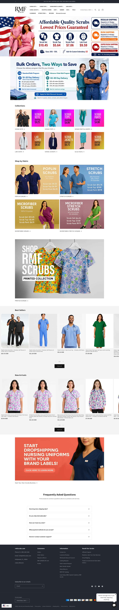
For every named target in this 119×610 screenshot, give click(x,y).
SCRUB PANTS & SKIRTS (82, 129)
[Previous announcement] (15, 1)
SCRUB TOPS (49, 129)
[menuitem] (34, 6)
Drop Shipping (86, 558)
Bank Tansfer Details (65, 566)
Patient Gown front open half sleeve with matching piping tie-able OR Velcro (98, 350)
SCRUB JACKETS (50, 152)
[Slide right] (63, 361)
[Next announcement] (103, 1)
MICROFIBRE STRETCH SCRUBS (70, 231)
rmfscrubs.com (21, 606)
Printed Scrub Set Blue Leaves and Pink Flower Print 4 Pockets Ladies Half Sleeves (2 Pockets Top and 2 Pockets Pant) (43, 416)
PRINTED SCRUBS (20, 301)
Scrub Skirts (79, 152)
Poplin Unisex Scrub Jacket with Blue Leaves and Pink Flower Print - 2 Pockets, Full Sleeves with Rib (98, 415)
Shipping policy (56, 606)
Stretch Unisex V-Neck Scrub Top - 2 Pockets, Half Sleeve (71, 350)
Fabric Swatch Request (66, 563)
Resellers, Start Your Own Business (91, 555)
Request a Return (42, 558)
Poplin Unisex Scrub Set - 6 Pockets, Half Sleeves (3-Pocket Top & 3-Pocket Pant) (41, 350)
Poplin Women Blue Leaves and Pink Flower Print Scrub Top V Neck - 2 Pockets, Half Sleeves (14, 415)
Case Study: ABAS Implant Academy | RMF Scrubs (70, 576)
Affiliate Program (86, 552)
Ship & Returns (64, 569)
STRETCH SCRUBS (66, 196)
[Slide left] (56, 361)
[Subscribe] (42, 586)
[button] (95, 10)
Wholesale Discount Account (67, 558)
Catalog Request (64, 560)
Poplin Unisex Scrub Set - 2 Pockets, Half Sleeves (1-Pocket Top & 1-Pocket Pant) (13, 350)
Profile (39, 563)
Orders (39, 552)
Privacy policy (38, 606)
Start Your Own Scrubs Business (25, 483)
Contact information (46, 606)
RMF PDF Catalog (64, 572)
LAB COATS (18, 152)
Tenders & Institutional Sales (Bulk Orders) (91, 561)
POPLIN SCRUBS (20, 196)
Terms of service (64, 606)
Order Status (40, 555)
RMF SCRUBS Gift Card (43, 560)
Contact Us (63, 552)
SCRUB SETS (19, 129)
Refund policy (72, 606)
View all (59, 366)
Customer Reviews (64, 555)
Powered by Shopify (29, 606)
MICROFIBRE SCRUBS (22, 231)
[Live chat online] (114, 605)
